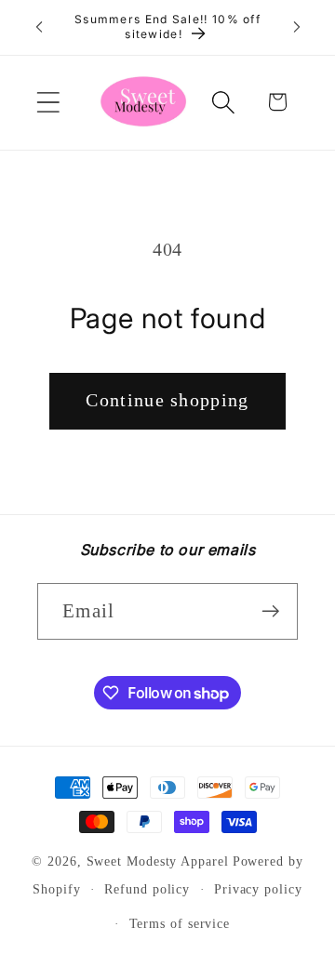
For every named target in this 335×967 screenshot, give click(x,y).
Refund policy (147, 888)
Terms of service (180, 923)
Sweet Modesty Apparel (158, 861)
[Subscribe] (270, 611)
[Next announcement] (296, 27)
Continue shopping (167, 400)
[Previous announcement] (39, 27)
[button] (47, 101)
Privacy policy (258, 888)
